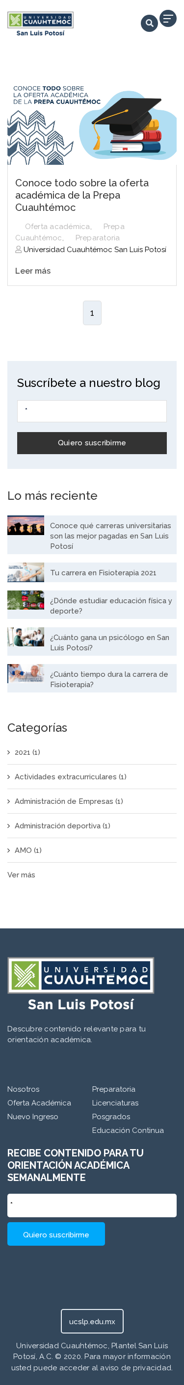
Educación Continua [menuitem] (128, 1130)
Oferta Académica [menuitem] (39, 1103)
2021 (27, 752)
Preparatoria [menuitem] (113, 1089)
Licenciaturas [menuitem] (115, 1103)
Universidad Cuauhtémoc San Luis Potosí (94, 249)
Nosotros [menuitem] (23, 1089)
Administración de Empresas (69, 801)
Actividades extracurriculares (71, 776)
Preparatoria (98, 237)
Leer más (33, 271)
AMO (28, 850)
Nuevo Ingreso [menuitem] (32, 1116)
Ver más (21, 875)
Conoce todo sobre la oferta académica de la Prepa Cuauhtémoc (82, 195)
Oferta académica (57, 226)
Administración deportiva (62, 825)
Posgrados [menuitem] (111, 1116)
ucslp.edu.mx (92, 1321)
